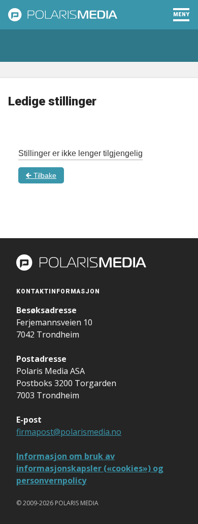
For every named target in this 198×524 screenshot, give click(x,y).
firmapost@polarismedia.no (68, 431)
